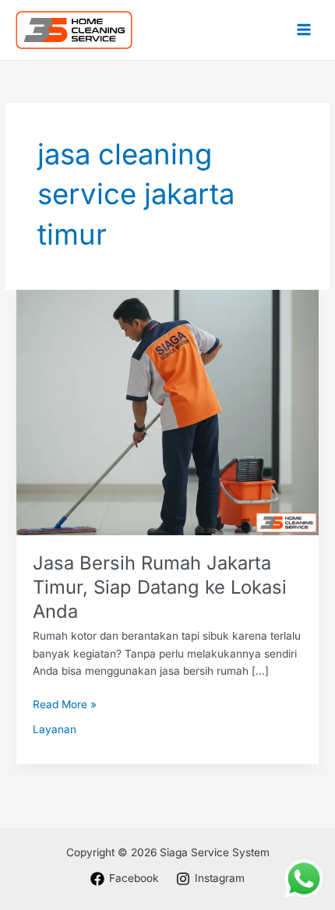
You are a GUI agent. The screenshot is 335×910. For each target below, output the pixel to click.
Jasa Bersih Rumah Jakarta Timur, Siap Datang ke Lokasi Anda (160, 587)
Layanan (54, 729)
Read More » (65, 703)
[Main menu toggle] (304, 30)
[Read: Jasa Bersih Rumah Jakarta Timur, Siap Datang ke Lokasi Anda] (167, 411)
